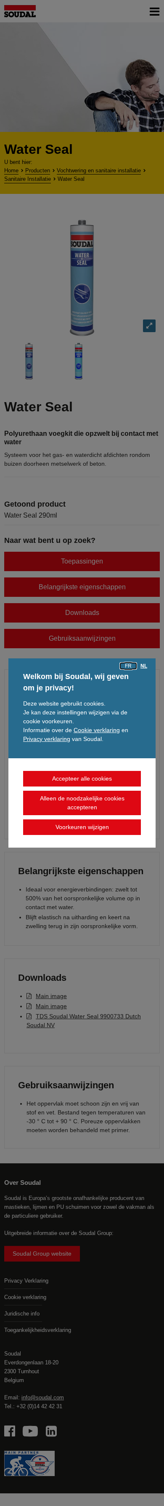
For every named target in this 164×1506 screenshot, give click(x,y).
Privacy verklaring (46, 739)
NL (143, 665)
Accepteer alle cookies (82, 778)
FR (128, 665)
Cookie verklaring (97, 730)
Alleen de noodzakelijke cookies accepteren (82, 803)
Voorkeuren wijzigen (82, 827)
